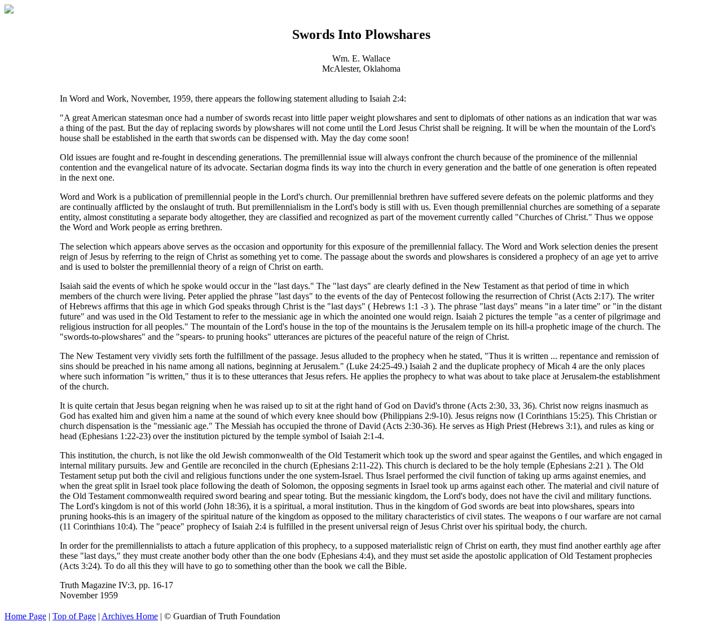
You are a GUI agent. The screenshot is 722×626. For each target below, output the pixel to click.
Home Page (25, 616)
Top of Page (74, 616)
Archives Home (130, 616)
